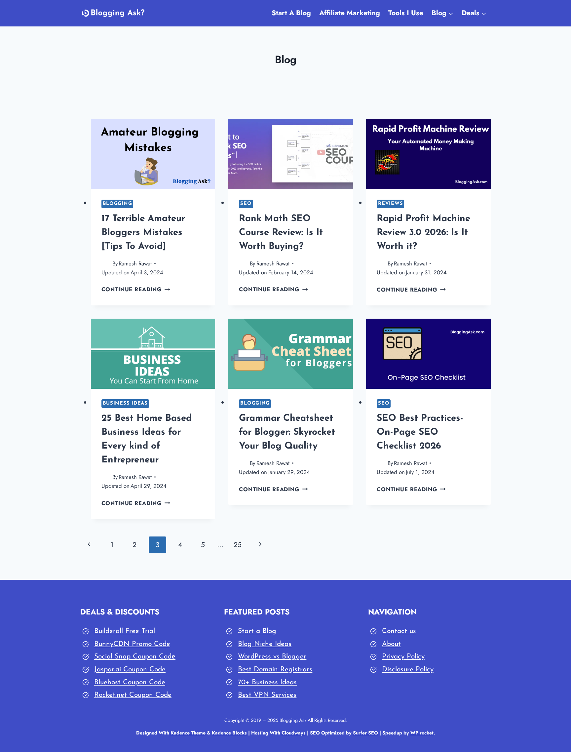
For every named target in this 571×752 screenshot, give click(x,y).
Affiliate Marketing (349, 13)
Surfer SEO (365, 733)
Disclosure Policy (408, 669)
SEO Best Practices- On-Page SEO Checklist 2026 (420, 432)
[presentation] (153, 154)
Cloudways (294, 733)
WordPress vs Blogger (272, 656)
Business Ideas (125, 403)
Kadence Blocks (229, 733)
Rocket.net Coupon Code (132, 695)
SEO (245, 203)
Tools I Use (405, 13)
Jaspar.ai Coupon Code (130, 669)
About (391, 644)
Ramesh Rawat (135, 263)
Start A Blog (291, 13)
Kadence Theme (188, 733)
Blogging (117, 203)
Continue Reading (136, 289)
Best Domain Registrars (275, 669)
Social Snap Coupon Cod (132, 656)
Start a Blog (257, 631)
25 (238, 545)
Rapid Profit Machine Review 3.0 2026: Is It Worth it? (423, 232)
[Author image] (105, 263)
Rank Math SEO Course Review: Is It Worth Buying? (281, 232)
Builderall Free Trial (124, 631)
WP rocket (422, 733)
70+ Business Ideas (267, 682)
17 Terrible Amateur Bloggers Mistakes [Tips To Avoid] (143, 232)
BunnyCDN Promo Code (132, 644)
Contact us (399, 631)
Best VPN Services (267, 695)
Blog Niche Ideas (264, 644)
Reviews (390, 203)
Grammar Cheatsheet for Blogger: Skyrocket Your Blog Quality (287, 432)
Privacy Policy (403, 656)
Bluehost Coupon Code (129, 682)
